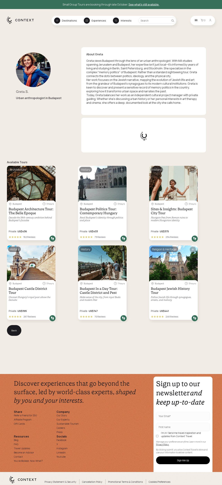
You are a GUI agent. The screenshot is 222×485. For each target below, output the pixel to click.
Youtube (61, 456)
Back (14, 330)
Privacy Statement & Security (60, 481)
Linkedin (61, 452)
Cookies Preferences (159, 481)
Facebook (61, 440)
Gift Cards (19, 423)
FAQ (16, 444)
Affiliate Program (23, 419)
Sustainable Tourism (68, 423)
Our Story (62, 415)
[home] (22, 23)
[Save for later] (51, 170)
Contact (18, 456)
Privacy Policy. (162, 444)
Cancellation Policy (92, 481)
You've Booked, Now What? (28, 460)
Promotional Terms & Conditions (125, 481)
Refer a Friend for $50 (25, 415)
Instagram (62, 448)
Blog (16, 440)
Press (59, 432)
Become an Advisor (24, 452)
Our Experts (63, 419)
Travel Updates (22, 448)
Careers (61, 427)
